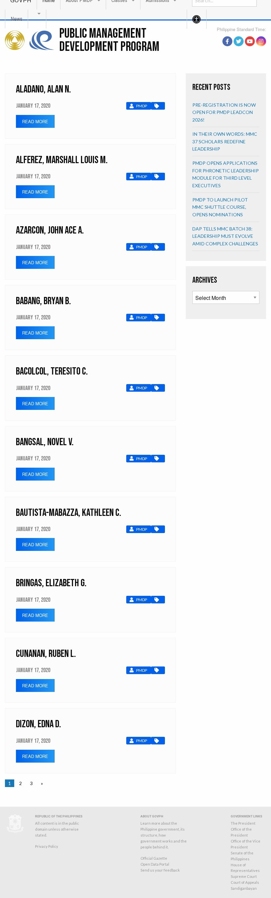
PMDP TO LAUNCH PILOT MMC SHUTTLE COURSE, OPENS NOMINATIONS (220, 207)
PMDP (141, 105)
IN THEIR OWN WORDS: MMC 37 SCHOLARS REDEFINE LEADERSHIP (224, 141)
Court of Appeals (245, 882)
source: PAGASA (251, 34)
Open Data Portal (154, 864)
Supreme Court (244, 876)
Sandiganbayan (244, 888)
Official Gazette (153, 858)
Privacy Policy (46, 846)
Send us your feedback (160, 870)
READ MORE (35, 121)
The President (243, 823)
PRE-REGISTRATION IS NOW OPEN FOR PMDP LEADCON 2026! (224, 112)
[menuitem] (16, 19)
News (16, 19)
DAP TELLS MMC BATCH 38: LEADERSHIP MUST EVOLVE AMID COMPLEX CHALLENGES (225, 236)
